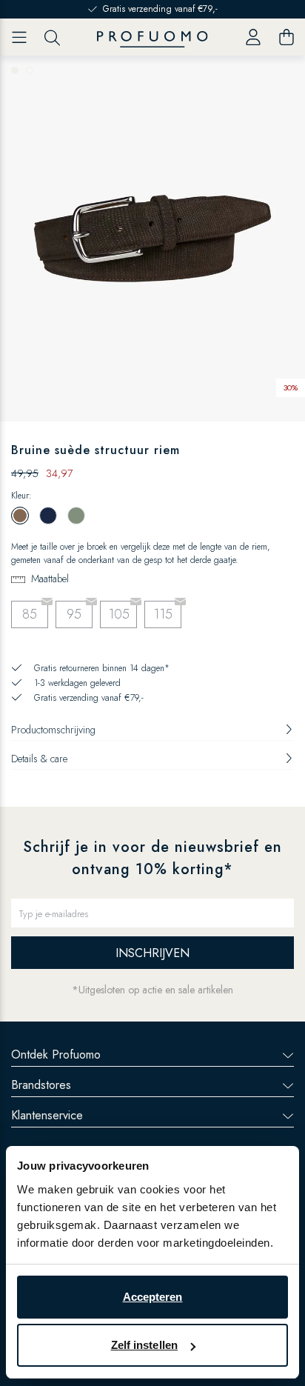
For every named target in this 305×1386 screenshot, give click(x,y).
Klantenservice (47, 1115)
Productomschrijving (53, 729)
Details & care (39, 758)
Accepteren (153, 1296)
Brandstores (41, 1084)
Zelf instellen (144, 1345)
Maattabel (50, 578)
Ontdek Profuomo (56, 1054)
